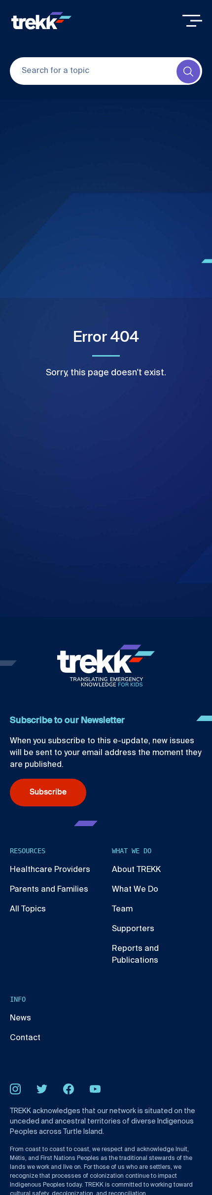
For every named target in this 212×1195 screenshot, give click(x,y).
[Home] (41, 21)
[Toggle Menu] (192, 21)
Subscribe (48, 793)
